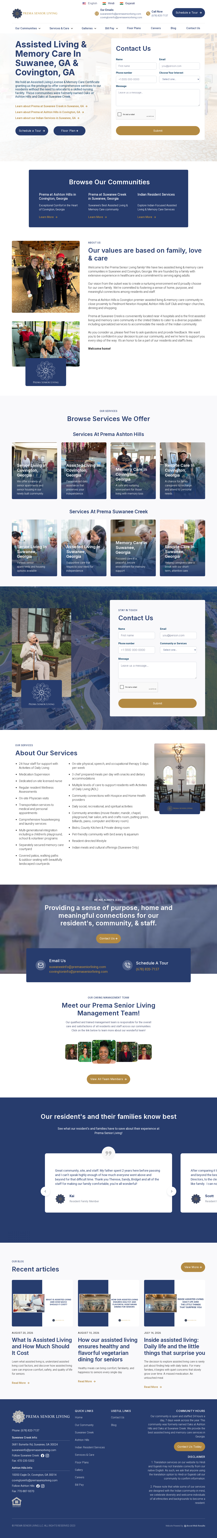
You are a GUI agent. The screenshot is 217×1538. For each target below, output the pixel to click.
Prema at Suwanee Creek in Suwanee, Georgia (107, 197)
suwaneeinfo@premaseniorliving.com (120, 14)
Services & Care (59, 28)
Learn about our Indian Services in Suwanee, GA (47, 118)
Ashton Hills (82, 1440)
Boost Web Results (196, 1525)
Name (119, 59)
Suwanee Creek (84, 1433)
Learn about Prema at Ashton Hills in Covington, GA (49, 112)
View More (193, 1267)
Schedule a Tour (189, 12)
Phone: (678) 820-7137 (25, 1430)
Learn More (48, 217)
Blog (173, 28)
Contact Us (193, 28)
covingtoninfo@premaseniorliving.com (121, 17)
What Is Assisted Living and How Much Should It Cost (42, 1346)
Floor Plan (69, 130)
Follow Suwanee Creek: (26, 1455)
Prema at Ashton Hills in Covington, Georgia (57, 197)
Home (79, 1417)
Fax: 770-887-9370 (23, 1491)
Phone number (124, 73)
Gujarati (130, 3)
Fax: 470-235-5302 (23, 1461)
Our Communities (26, 28)
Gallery (79, 1470)
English (92, 3)
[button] (29, 28)
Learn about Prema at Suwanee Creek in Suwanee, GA (51, 106)
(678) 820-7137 (160, 15)
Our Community (84, 1425)
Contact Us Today (189, 1446)
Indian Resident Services (90, 1447)
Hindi (111, 3)
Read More (20, 1383)
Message (121, 86)
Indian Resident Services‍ (156, 195)
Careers (156, 28)
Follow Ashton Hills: (23, 1486)
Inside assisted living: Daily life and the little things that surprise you (174, 1346)
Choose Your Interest (171, 73)
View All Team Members (108, 1079)
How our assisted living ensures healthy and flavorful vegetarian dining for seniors (107, 1350)
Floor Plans (134, 28)
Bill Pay (79, 1485)
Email (162, 59)
